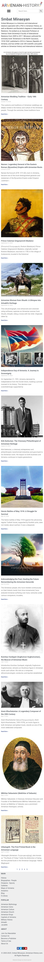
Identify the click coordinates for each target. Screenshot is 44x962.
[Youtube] (26, 948)
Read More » (4, 114)
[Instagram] (23, 948)
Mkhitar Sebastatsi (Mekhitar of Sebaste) (19, 793)
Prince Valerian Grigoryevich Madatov (17, 241)
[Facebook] (18, 948)
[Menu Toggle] (9, 11)
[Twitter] (20, 948)
